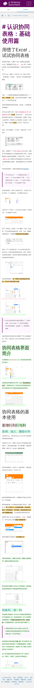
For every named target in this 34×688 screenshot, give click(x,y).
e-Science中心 (6, 677)
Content (25, 9)
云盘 (14, 677)
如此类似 (26, 169)
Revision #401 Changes (20, 15)
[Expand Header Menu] (29, 3)
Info (8, 9)
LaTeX (26, 677)
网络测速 (7, 682)
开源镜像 (16, 679)
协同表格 (20, 677)
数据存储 (23, 679)
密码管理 (14, 682)
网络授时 (21, 682)
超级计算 (9, 679)
